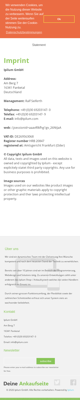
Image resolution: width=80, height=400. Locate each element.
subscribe (45, 361)
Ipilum (71, 389)
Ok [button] (59, 19)
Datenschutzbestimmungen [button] (24, 32)
